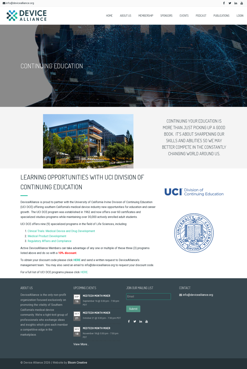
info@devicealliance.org (20, 3)
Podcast (201, 15)
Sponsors (166, 15)
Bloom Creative (77, 362)
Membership (146, 15)
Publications (221, 15)
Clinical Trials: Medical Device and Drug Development (61, 231)
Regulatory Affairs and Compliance (49, 241)
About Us (125, 15)
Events (184, 15)
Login (240, 15)
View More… (81, 344)
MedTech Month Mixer (96, 295)
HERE (84, 272)
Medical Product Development (47, 236)
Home (109, 15)
